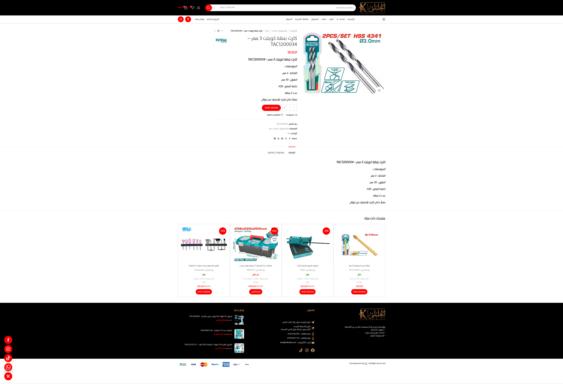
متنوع (196, 278)
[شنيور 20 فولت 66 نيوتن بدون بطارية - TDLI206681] (239, 320)
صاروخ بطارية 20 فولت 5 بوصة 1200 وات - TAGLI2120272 (208, 344)
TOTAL (359, 282)
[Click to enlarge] (379, 90)
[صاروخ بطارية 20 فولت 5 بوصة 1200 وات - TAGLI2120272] (239, 348)
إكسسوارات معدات (279, 31)
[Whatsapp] (8, 367)
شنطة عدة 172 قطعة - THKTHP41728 (216, 330)
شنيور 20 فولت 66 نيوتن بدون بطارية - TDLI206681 (210, 316)
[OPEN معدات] (337, 19)
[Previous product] (222, 31)
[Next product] (215, 31)
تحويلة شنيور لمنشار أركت (307, 265)
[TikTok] (8, 358)
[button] (359, 291)
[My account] (199, 8)
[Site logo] (372, 7)
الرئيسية (293, 31)
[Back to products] (218, 31)
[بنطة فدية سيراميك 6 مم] (359, 244)
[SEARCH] (208, 7)
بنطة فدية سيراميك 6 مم (359, 265)
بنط (267, 31)
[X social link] (286, 139)
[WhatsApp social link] (181, 19)
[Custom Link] (8, 340)
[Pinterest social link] (282, 139)
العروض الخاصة (213, 19)
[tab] (291, 151)
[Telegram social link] (275, 139)
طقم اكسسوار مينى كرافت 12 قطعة (204, 265)
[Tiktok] (301, 350)
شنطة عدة (248, 278)
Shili (307, 282)
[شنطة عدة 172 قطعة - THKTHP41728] (239, 334)
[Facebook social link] (188, 19)
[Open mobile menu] (384, 19)
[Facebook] (313, 350)
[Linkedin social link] (278, 139)
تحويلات (300, 278)
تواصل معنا (199, 19)
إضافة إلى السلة (271, 107)
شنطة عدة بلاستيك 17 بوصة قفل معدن (255, 265)
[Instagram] (307, 350)
